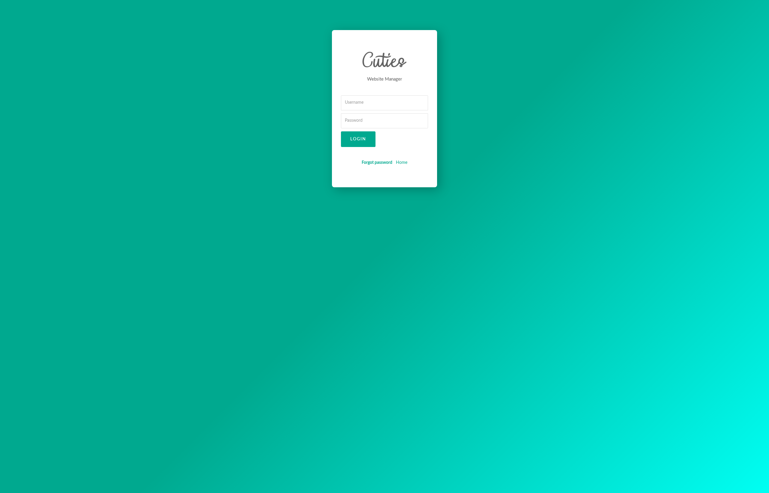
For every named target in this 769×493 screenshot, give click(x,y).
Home (401, 163)
